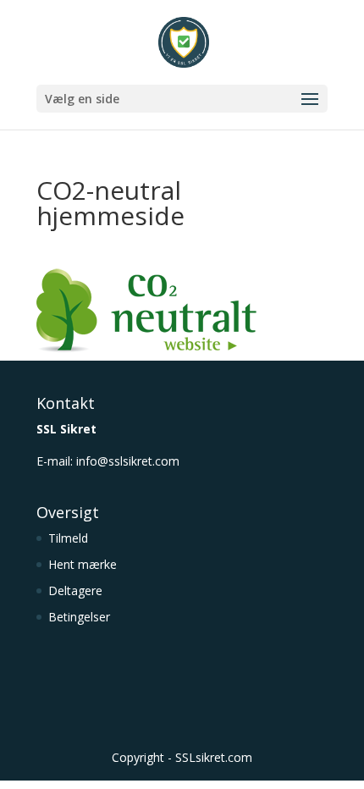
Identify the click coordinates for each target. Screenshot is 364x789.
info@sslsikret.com (127, 461)
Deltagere (75, 590)
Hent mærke (82, 564)
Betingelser (79, 617)
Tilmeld (68, 538)
